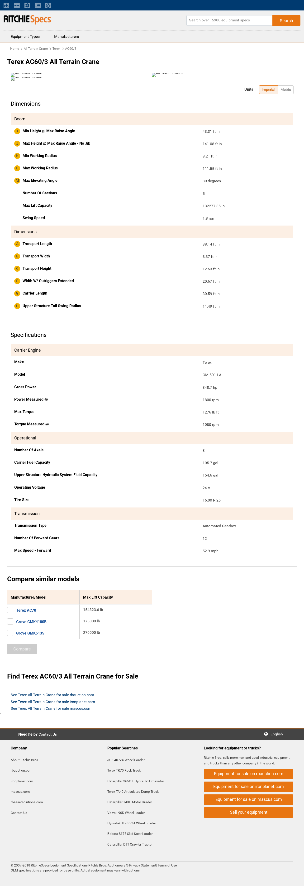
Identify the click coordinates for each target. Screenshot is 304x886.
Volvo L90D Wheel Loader (126, 813)
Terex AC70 (26, 610)
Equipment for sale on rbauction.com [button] (248, 773)
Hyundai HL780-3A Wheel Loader (131, 823)
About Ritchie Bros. (25, 760)
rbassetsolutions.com (27, 802)
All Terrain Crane (36, 48)
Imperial (268, 89)
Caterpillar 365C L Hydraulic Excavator (135, 781)
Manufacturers (66, 36)
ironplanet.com (22, 781)
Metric (285, 89)
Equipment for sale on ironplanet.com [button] (248, 786)
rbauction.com (21, 770)
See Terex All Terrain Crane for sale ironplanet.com (53, 701)
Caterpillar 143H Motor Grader (129, 802)
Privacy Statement (142, 865)
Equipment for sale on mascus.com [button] (248, 799)
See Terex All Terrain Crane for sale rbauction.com (52, 695)
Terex (56, 48)
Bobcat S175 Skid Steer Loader (130, 834)
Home (14, 48)
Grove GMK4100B (31, 622)
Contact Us (47, 734)
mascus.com (20, 791)
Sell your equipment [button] (248, 812)
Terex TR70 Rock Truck (124, 770)
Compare (22, 648)
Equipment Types (25, 36)
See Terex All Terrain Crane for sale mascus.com (51, 708)
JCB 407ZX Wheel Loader (126, 760)
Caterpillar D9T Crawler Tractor (130, 844)
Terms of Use (167, 865)
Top (295, 879)
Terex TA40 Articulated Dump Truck (133, 791)
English (278, 734)
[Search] (286, 20)
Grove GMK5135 (30, 633)
